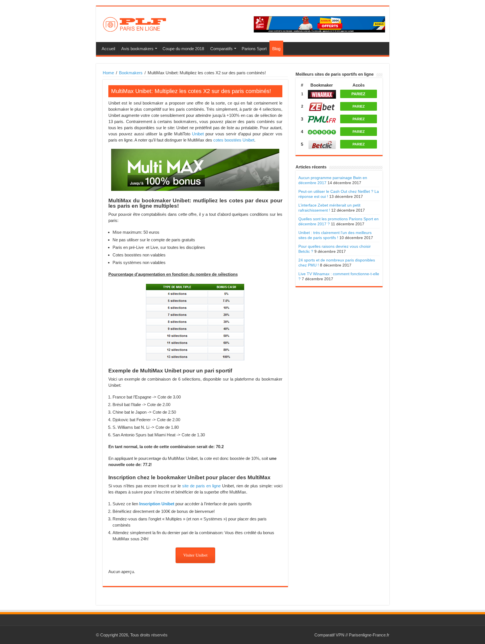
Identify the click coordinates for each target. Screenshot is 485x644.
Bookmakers (131, 72)
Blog (276, 48)
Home (108, 72)
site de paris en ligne (201, 485)
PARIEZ (358, 94)
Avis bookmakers (137, 48)
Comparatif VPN (329, 635)
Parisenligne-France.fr (369, 635)
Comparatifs (221, 48)
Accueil (108, 48)
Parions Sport (254, 48)
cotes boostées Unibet (233, 140)
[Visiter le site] (322, 93)
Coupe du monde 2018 (183, 48)
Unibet (198, 133)
